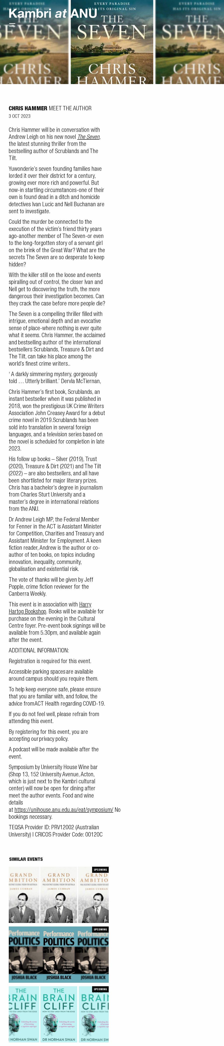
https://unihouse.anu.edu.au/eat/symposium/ (63, 811)
